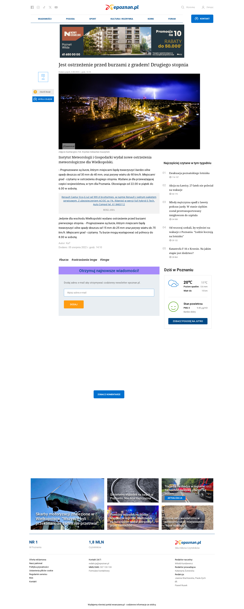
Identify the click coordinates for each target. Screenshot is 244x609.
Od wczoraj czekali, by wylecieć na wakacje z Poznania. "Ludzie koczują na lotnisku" (191, 232)
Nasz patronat (35, 563)
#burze (64, 260)
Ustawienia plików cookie (41, 570)
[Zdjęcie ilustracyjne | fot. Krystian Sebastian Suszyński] (109, 111)
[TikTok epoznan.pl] (44, 7)
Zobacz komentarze (109, 394)
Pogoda (70, 19)
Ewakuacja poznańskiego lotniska (189, 173)
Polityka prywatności (39, 567)
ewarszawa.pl (118, 604)
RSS (31, 577)
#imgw (104, 260)
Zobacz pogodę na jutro (188, 321)
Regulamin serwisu (38, 574)
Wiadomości (45, 19)
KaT (68, 243)
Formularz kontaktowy (99, 570)
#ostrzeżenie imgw (84, 260)
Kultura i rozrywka (122, 19)
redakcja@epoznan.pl (99, 563)
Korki (151, 19)
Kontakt (205, 18)
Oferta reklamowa (37, 559)
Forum (172, 19)
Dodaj (74, 304)
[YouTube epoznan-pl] (56, 7)
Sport (92, 19)
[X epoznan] (50, 7)
